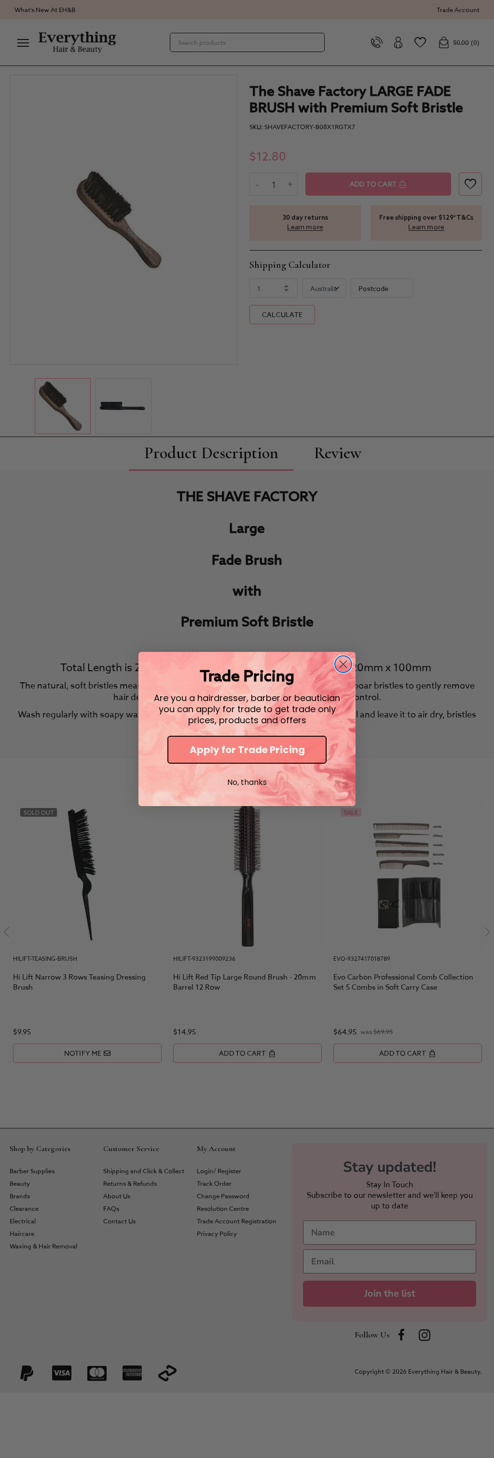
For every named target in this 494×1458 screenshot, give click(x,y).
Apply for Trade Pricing (247, 749)
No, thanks (247, 782)
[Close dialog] (343, 664)
